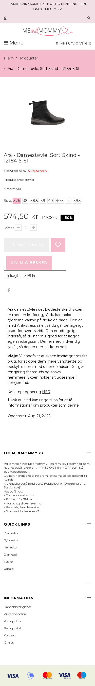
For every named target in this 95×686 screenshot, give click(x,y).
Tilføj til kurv (26, 245)
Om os (9, 642)
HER (46, 392)
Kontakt (10, 635)
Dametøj (10, 554)
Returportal (12, 628)
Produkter (29, 58)
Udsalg (9, 569)
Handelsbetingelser (17, 607)
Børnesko (10, 540)
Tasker (8, 561)
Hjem (9, 58)
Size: (8, 200)
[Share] (8, 290)
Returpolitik (12, 621)
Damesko (11, 533)
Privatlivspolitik (15, 614)
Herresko (10, 547)
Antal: (9, 228)
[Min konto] (6, 18)
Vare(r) (75, 43)
